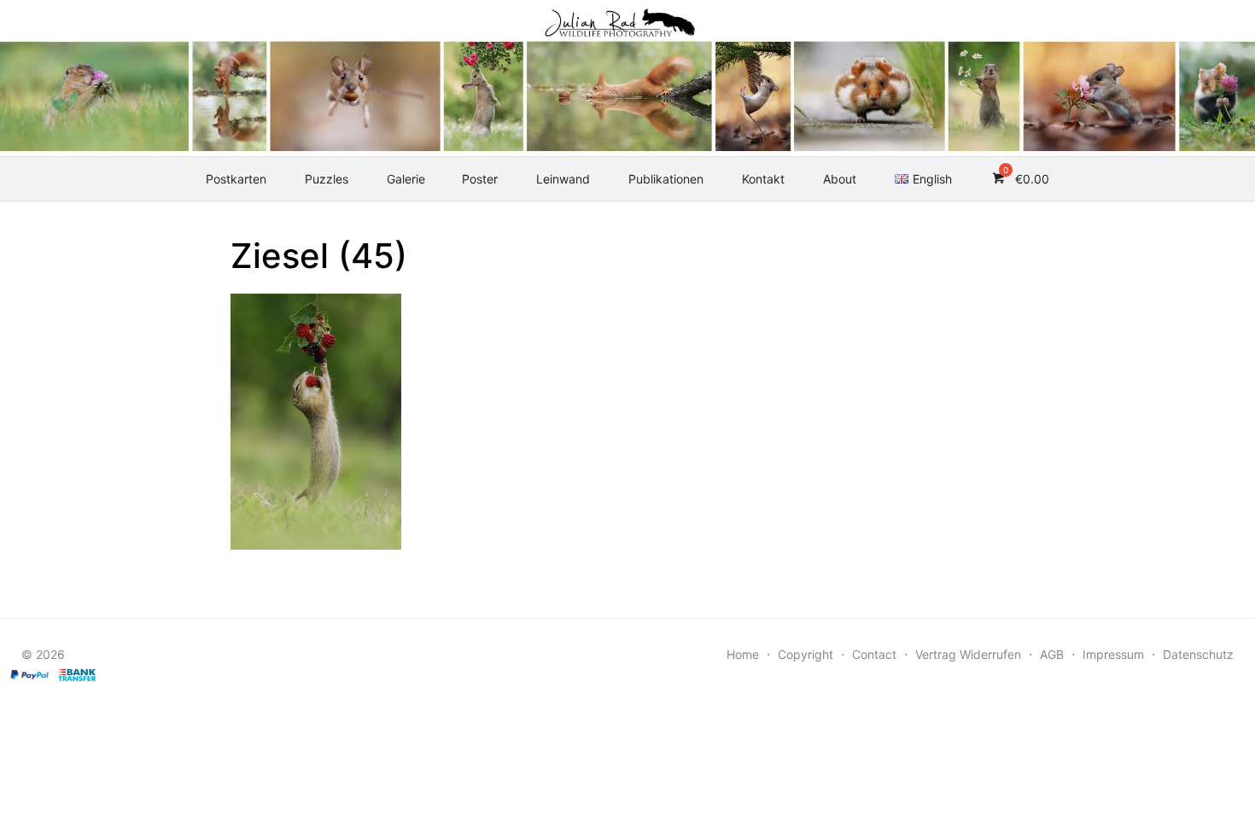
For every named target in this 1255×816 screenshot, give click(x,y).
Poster (480, 179)
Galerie (406, 179)
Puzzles (326, 179)
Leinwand (563, 179)
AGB (1052, 654)
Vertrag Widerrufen (968, 654)
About (839, 179)
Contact (874, 654)
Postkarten (236, 179)
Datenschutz (1198, 654)
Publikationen (665, 179)
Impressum (1113, 654)
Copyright (805, 654)
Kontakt (763, 179)
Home (743, 654)
